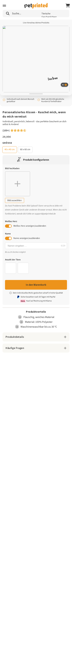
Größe (7, 143)
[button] (4, 5)
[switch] (8, 226)
